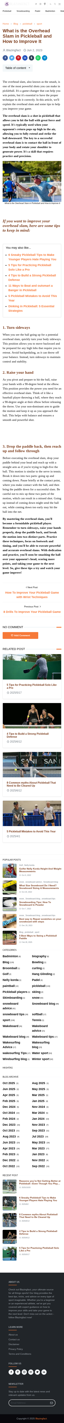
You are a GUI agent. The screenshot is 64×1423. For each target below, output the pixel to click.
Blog (21, 932)
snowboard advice (33, 882)
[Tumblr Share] (31, 58)
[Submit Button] (51, 1403)
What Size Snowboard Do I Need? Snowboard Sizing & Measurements (39, 886)
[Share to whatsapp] (38, 58)
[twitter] (37, 1372)
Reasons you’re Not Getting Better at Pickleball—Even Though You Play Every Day (40, 1184)
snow (21, 882)
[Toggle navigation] (59, 4)
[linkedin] (44, 1372)
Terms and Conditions (20, 1354)
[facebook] (36, 4)
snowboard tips (48, 899)
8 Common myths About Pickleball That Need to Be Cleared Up (31, 784)
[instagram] (40, 4)
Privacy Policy (16, 1349)
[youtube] (30, 1372)
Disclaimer (14, 1344)
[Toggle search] (55, 4)
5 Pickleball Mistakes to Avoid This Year (31, 831)
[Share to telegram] (44, 58)
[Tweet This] (11, 58)
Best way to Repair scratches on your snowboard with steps (40, 920)
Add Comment (22, 635)
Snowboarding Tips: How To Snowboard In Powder (35, 903)
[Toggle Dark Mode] (50, 4)
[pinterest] (45, 4)
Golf (21, 865)
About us (13, 1334)
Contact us (14, 1339)
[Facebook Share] (5, 58)
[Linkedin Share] (25, 58)
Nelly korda (29, 865)
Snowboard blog (50, 882)
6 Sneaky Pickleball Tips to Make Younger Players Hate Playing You (38, 1199)
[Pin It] (18, 58)
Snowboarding (23, 11)
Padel (37, 11)
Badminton (50, 11)
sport (37, 932)
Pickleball (7, 11)
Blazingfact (41, 1418)
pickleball (29, 932)
